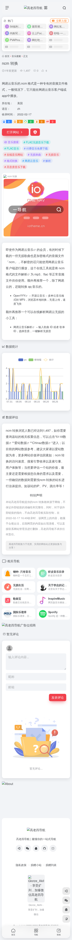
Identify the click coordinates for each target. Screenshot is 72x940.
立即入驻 (61, 21)
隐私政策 (21, 865)
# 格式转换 (10, 161)
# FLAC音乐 (11, 148)
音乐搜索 (16, 56)
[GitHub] (44, 848)
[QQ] (36, 848)
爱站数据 (20, 443)
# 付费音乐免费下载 (36, 148)
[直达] (32, 570)
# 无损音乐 (52, 154)
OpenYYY (19, 295)
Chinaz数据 (40, 443)
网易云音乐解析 (22, 327)
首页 (7, 56)
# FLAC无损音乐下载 (36, 142)
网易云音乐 (25, 249)
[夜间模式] (66, 919)
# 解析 (47, 161)
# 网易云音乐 (30, 161)
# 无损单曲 (34, 154)
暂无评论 (13, 634)
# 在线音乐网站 (13, 154)
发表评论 (57, 697)
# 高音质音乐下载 (15, 167)
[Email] (53, 848)
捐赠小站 (36, 865)
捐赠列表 (51, 865)
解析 (24, 274)
